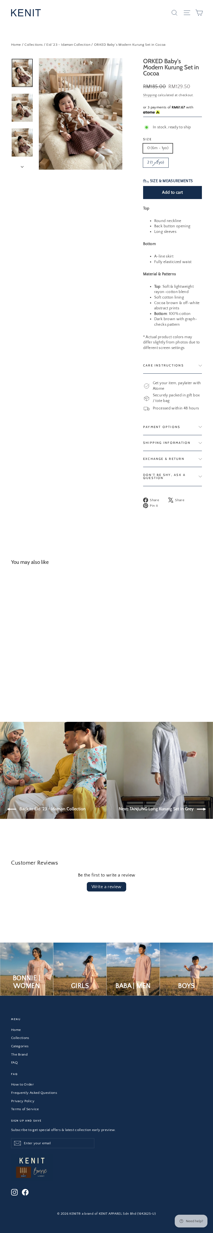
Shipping (150, 95)
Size (147, 139)
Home (16, 45)
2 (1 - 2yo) (155, 162)
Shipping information (167, 443)
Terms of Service (25, 1109)
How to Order (22, 1084)
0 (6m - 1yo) (157, 148)
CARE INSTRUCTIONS (163, 365)
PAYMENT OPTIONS (162, 427)
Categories (20, 1046)
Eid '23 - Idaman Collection (68, 45)
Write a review (106, 886)
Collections (33, 45)
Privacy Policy (22, 1101)
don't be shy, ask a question (164, 476)
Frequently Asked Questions (34, 1093)
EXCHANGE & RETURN (163, 459)
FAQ (14, 1062)
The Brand (19, 1054)
